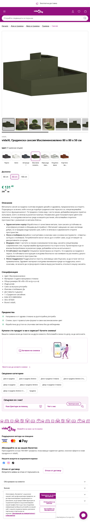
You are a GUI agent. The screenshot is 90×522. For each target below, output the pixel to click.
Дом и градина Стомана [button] (50, 379)
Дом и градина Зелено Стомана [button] (75, 379)
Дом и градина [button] (9, 379)
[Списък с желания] (79, 11)
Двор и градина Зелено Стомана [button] (14, 391)
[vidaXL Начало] (38, 11)
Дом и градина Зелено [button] (27, 379)
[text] (8, 187)
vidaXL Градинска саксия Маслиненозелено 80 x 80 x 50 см (42, 140)
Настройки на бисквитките (49, 509)
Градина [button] (33, 391)
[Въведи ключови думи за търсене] (85, 18)
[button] (46, 3)
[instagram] (8, 463)
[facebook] (4, 463)
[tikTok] (13, 463)
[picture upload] (61, 350)
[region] (30, 504)
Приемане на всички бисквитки (49, 496)
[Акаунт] (73, 11)
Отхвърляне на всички (49, 502)
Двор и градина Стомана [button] (51, 385)
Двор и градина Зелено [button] (29, 385)
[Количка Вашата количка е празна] (85, 11)
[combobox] (45, 18)
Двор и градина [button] (9, 385)
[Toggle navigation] (4, 11)
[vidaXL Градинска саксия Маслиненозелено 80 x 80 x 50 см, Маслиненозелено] (45, 74)
